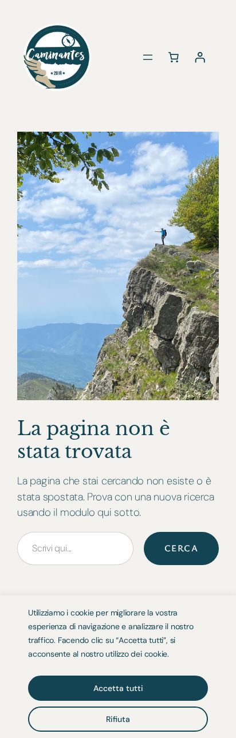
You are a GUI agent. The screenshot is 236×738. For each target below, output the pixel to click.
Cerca (181, 548)
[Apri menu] (148, 57)
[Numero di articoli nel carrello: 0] (173, 57)
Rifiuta (118, 719)
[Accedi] (200, 57)
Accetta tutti (118, 688)
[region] (118, 666)
